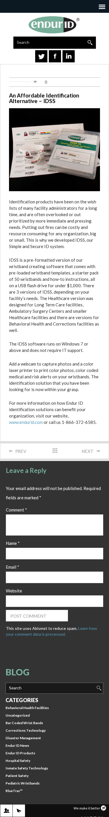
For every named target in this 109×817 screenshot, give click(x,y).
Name (13, 543)
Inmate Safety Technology (27, 768)
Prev (20, 451)
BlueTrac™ (14, 791)
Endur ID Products (20, 753)
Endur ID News (17, 745)
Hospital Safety (18, 760)
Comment (16, 509)
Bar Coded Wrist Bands (24, 723)
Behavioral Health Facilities (27, 708)
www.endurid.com (26, 422)
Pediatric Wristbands (23, 783)
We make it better (87, 808)
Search (23, 42)
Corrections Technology (26, 730)
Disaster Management (23, 738)
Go (90, 43)
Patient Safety (17, 775)
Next (88, 451)
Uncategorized (18, 715)
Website (14, 590)
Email (12, 567)
